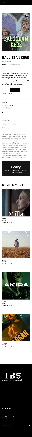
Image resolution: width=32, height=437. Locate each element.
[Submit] (29, 425)
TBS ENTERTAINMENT (11, 410)
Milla (4, 219)
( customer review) (15, 64)
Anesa (4, 260)
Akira (4, 302)
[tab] (5, 120)
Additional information (9, 124)
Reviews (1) (5, 128)
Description (5, 120)
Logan (4, 343)
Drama (11, 105)
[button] (7, 94)
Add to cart (15, 90)
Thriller (9, 107)
